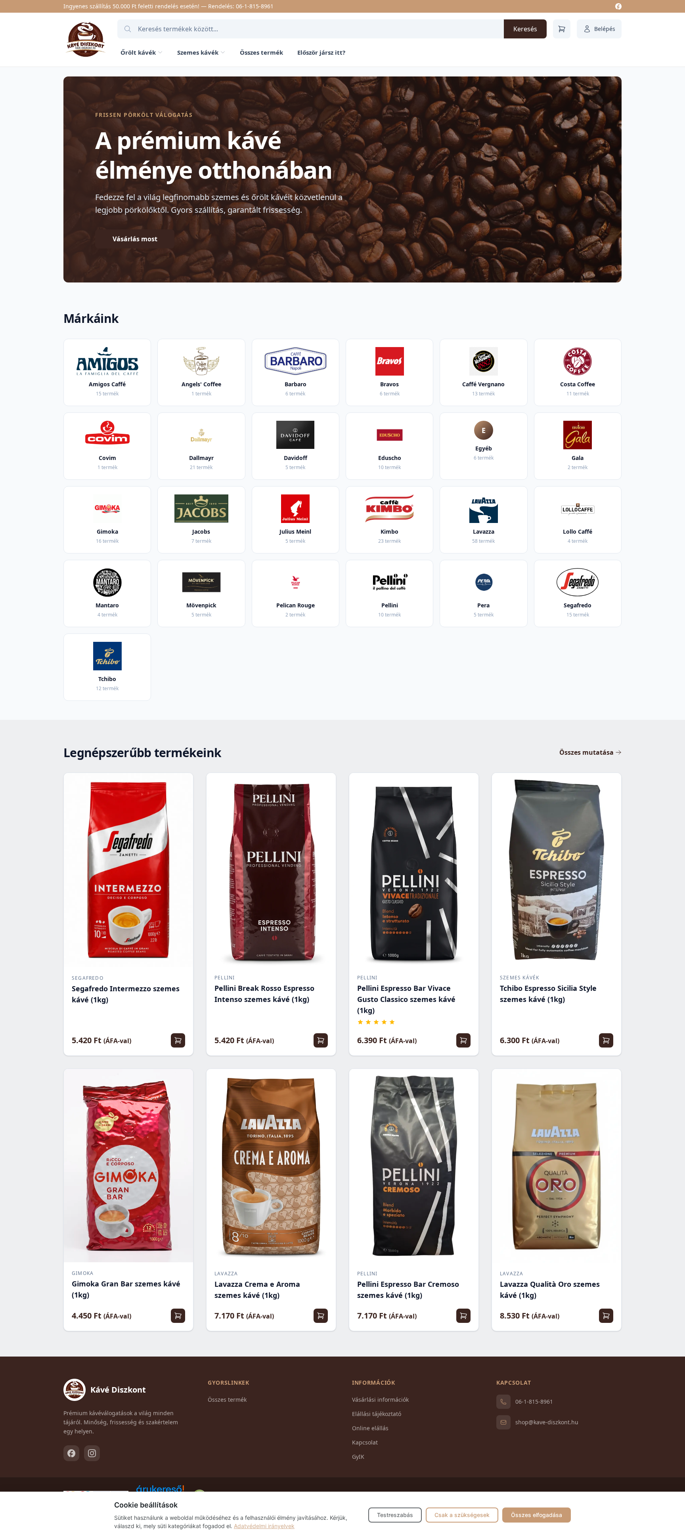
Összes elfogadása (536, 1514)
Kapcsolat (365, 1442)
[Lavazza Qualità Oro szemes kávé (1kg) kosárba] (606, 1316)
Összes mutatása (586, 752)
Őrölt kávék (138, 52)
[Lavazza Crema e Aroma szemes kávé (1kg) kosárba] (321, 1316)
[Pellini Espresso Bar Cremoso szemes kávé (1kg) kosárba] (463, 1316)
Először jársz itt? (321, 52)
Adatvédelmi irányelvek (264, 1526)
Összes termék (261, 52)
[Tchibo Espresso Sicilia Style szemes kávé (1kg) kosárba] (606, 1040)
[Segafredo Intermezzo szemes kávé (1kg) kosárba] (178, 1040)
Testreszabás (395, 1514)
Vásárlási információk (380, 1399)
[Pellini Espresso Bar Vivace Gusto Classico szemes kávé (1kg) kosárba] (463, 1040)
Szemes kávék (197, 52)
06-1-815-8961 (255, 6)
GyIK (358, 1456)
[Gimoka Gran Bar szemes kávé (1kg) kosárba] (178, 1316)
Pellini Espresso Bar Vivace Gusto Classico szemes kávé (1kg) (406, 999)
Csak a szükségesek (462, 1514)
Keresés (525, 29)
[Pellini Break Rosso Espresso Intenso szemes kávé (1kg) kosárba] (321, 1040)
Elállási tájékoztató (376, 1414)
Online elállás (370, 1428)
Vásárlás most (135, 239)
